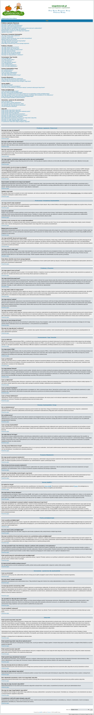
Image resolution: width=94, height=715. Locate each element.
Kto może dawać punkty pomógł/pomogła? (12, 92)
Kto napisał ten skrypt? (7, 85)
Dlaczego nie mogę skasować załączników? (12, 119)
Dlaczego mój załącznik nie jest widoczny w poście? (14, 115)
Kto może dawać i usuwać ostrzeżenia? (11, 102)
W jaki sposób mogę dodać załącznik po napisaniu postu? (15, 111)
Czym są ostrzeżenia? (6, 101)
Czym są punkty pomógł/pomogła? (10, 91)
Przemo (76, 486)
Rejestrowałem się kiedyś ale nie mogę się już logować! (15, 30)
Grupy (68, 10)
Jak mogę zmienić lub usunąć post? (10, 48)
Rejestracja (57, 12)
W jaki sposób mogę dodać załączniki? (11, 110)
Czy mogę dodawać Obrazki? (8, 62)
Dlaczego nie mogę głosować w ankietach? (12, 54)
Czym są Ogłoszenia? (6, 63)
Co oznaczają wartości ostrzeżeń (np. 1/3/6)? (12, 103)
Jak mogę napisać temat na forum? (10, 47)
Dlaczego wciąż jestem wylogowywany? (11, 27)
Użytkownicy (62, 10)
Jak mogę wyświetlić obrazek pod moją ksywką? (13, 40)
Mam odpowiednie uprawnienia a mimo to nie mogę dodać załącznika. (19, 117)
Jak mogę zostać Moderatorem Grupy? (11, 75)
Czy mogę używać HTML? (8, 59)
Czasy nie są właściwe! (7, 37)
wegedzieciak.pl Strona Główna (9, 18)
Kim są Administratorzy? (7, 70)
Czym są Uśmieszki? (6, 61)
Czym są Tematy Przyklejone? (8, 65)
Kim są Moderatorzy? (6, 71)
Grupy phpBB (48, 486)
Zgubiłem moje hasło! (6, 32)
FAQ (51, 10)
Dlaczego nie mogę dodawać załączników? (12, 116)
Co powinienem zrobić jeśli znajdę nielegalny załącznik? (15, 121)
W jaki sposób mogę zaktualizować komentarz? (13, 114)
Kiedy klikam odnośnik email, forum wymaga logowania (15, 43)
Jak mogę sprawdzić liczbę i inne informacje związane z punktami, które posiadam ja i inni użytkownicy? (27, 95)
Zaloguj (63, 12)
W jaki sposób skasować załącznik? (10, 112)
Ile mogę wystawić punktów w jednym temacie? (13, 97)
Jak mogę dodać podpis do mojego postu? (12, 49)
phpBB (40, 712)
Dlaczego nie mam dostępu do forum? (10, 53)
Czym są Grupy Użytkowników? (9, 72)
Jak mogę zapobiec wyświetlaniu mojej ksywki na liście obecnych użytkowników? (21, 28)
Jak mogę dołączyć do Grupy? (9, 73)
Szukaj (55, 10)
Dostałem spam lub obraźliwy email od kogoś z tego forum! (16, 81)
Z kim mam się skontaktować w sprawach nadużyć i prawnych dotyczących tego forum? (23, 87)
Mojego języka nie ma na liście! (9, 39)
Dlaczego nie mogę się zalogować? (10, 24)
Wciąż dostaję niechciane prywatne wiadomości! (13, 80)
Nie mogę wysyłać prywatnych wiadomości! (12, 78)
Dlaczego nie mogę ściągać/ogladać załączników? (14, 120)
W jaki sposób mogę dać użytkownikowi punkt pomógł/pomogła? (17, 96)
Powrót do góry (5, 138)
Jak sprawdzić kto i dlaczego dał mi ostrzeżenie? (13, 105)
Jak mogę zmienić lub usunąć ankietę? (11, 52)
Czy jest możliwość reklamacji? (9, 106)
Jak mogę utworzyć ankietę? (8, 51)
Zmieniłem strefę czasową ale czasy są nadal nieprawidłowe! (16, 38)
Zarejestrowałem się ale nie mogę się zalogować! (13, 29)
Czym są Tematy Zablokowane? (9, 66)
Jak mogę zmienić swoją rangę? (9, 42)
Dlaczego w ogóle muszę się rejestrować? (11, 25)
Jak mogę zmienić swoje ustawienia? (10, 35)
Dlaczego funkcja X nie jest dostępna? (11, 86)
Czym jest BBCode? (6, 58)
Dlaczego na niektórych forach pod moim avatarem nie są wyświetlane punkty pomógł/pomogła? (25, 93)
